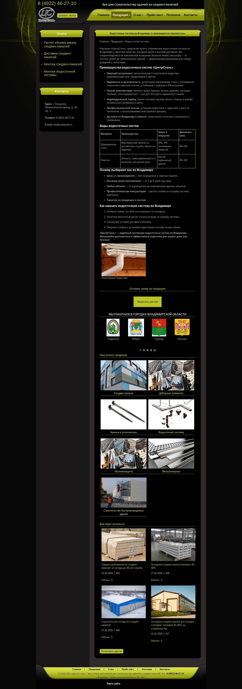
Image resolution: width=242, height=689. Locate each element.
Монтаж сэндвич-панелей (63, 64)
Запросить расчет (147, 301)
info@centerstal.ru (62, 124)
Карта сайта (113, 683)
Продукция (120, 14)
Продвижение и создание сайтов (195, 683)
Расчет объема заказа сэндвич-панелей (60, 44)
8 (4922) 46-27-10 (57, 3)
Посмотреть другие (111, 651)
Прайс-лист (155, 14)
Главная (103, 14)
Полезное (173, 14)
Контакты (191, 14)
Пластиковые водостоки (114, 278)
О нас (137, 14)
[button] (140, 350)
